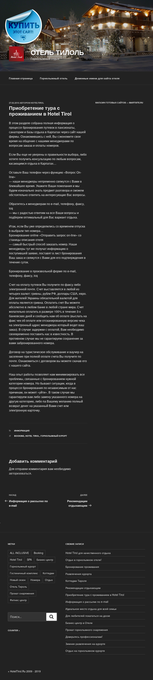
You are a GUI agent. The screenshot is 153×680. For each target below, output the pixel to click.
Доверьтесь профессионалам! (83, 636)
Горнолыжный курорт (53, 435)
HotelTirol (37, 102)
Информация (21, 430)
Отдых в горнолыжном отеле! (83, 560)
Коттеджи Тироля (76, 581)
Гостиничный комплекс (24, 573)
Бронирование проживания (82, 567)
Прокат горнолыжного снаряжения (86, 630)
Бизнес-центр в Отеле (79, 623)
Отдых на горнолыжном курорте (85, 651)
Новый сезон (18, 580)
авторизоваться (20, 473)
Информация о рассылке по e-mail (86, 602)
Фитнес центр (18, 600)
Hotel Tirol (32, 435)
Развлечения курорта (78, 574)
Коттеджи (48, 573)
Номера (35, 580)
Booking (19, 435)
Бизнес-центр (45, 559)
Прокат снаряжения (22, 593)
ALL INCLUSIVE (19, 553)
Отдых (49, 580)
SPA (29, 559)
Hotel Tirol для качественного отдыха (88, 553)
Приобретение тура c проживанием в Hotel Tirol (94, 595)
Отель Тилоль (57, 52)
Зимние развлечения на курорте (85, 644)
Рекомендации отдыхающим (83, 588)
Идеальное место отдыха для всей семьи (90, 609)
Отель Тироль (18, 586)
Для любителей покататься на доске (87, 616)
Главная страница (21, 78)
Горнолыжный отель (54, 78)
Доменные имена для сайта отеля (97, 78)
